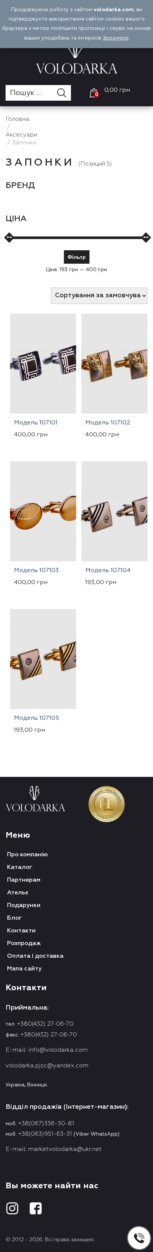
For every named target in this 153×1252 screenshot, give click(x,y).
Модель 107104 (108, 571)
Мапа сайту (24, 969)
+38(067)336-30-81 (46, 1124)
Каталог (19, 867)
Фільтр (77, 256)
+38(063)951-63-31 (45, 1134)
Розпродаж (24, 944)
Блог (14, 918)
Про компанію (27, 855)
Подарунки (23, 906)
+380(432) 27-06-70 (45, 1024)
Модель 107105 (36, 718)
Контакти (21, 931)
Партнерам (23, 880)
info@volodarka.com (58, 1050)
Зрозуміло (116, 38)
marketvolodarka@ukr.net (65, 1149)
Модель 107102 (107, 423)
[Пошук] (64, 93)
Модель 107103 (36, 571)
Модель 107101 (36, 423)
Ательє (18, 893)
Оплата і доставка (35, 956)
